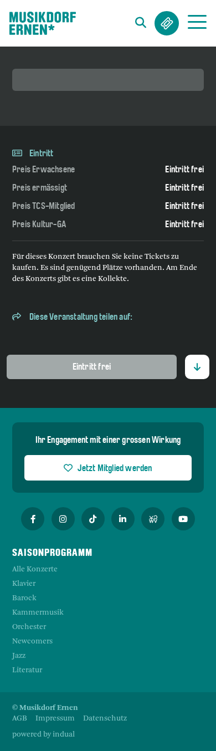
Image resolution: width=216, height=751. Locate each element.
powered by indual (43, 734)
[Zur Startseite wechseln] (42, 23)
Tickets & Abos (167, 23)
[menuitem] (19, 719)
